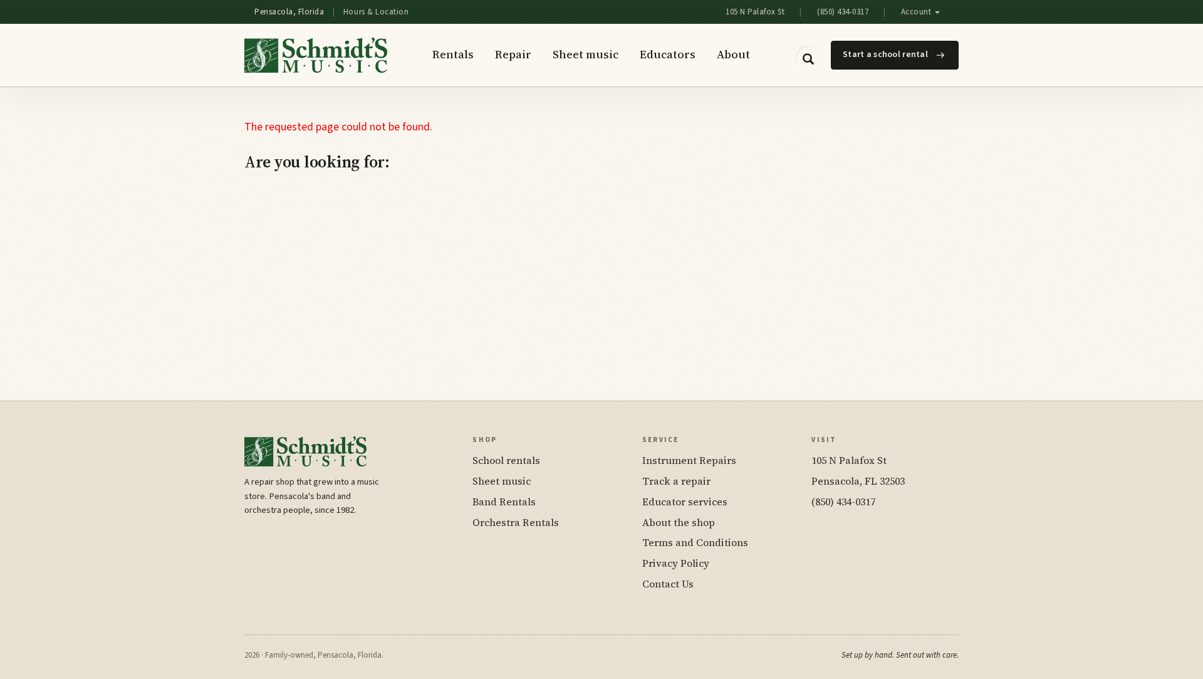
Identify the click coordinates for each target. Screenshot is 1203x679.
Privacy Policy (675, 563)
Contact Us (668, 584)
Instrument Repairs (689, 460)
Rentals (453, 54)
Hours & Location (376, 12)
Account (917, 12)
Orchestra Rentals (515, 522)
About (733, 54)
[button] (808, 58)
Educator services (684, 501)
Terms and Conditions (695, 542)
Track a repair (676, 481)
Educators (667, 54)
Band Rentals (504, 501)
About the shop (678, 522)
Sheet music (585, 54)
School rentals (506, 460)
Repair (513, 54)
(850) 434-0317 (842, 12)
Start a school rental (885, 54)
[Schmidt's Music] (315, 55)
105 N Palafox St (755, 12)
